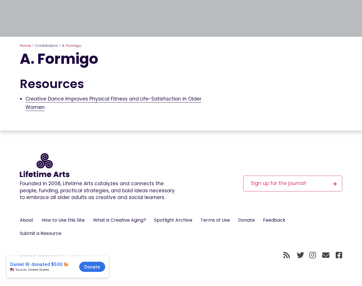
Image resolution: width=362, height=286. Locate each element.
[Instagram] (312, 255)
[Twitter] (300, 255)
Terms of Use (215, 220)
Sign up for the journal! (278, 183)
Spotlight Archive (173, 220)
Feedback (274, 220)
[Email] (326, 255)
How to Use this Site (63, 220)
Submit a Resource (40, 233)
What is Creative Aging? (119, 220)
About (26, 220)
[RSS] (286, 255)
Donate (246, 220)
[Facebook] (339, 255)
